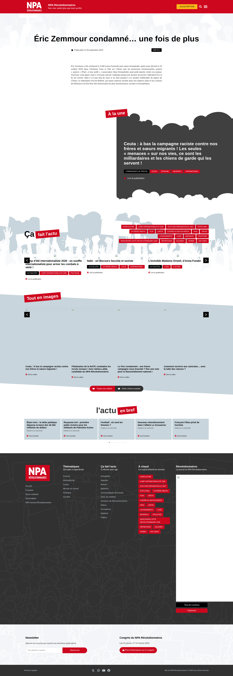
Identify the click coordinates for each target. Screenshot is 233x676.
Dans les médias (108, 497)
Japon (204, 231)
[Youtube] (103, 670)
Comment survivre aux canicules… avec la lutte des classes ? (138, 367)
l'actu (106, 410)
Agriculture (128, 227)
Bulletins (104, 488)
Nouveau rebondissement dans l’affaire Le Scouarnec (115, 423)
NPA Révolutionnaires (61, 5)
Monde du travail (71, 488)
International (192, 171)
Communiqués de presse (136, 171)
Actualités (32, 267)
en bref (127, 410)
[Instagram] (98, 670)
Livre (179, 236)
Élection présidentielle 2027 (180, 227)
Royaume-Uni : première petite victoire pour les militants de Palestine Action (41, 425)
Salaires (180, 241)
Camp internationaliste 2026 (150, 227)
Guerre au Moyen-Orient (178, 231)
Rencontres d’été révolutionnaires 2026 (139, 241)
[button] (200, 7)
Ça (29, 233)
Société (66, 497)
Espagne (165, 171)
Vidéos (104, 517)
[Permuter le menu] (206, 7)
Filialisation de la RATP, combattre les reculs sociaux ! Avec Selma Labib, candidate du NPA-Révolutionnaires (45, 369)
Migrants (177, 171)
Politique (67, 492)
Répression (167, 241)
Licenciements (166, 236)
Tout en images (43, 297)
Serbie (191, 241)
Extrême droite (138, 231)
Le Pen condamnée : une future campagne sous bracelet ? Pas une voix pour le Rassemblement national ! (92, 369)
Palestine (202, 236)
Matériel (104, 513)
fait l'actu (47, 234)
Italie (62, 267)
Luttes (66, 484)
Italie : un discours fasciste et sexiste (48, 260)
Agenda (104, 480)
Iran (195, 231)
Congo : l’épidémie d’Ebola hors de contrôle (189, 423)
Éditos (104, 505)
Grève (160, 231)
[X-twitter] (93, 670)
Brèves (156, 50)
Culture (115, 267)
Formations (106, 509)
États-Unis (202, 227)
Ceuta (154, 171)
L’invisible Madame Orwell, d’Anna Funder (113, 260)
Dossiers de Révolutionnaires (114, 501)
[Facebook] (108, 670)
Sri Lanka (203, 241)
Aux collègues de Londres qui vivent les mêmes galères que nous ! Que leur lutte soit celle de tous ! (185, 369)
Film (151, 231)
